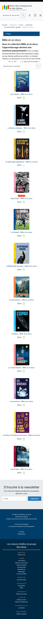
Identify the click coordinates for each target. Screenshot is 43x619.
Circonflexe (21, 560)
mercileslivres (21, 567)
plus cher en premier (29, 61)
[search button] (23, 15)
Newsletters (21, 534)
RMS (21, 588)
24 (12, 61)
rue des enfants (21, 574)
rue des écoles (21, 579)
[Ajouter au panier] (24, 98)
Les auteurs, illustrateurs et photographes (21, 526)
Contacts (21, 532)
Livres (21, 25)
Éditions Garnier (21, 614)
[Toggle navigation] (40, 15)
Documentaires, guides (12, 27)
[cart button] (35, 15)
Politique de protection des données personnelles (21, 519)
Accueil (4, 25)
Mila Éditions (21, 569)
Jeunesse (28, 25)
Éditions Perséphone (21, 602)
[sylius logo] (17, 7)
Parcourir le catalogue (21, 524)
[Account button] (29, 15)
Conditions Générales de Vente (21, 514)
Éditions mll (21, 554)
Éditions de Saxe (21, 594)
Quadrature (21, 585)
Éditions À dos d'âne (21, 563)
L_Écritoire (21, 608)
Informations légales (21, 516)
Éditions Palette (21, 565)
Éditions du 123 (21, 599)
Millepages (21, 571)
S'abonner (34, 499)
